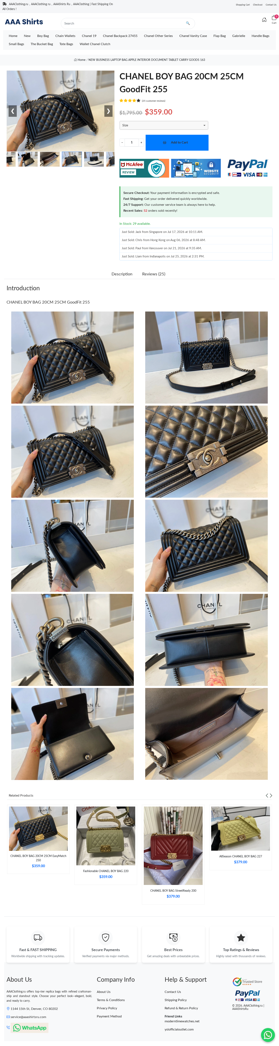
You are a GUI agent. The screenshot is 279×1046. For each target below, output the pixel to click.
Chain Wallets (65, 36)
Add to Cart (179, 142)
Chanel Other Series (158, 36)
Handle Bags (260, 36)
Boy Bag (43, 36)
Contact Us (271, 5)
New (27, 36)
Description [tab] (122, 274)
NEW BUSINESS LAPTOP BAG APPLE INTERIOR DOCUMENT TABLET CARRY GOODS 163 (146, 60)
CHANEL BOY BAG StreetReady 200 (173, 890)
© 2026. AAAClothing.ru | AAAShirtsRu (248, 1007)
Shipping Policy (176, 1000)
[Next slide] (271, 795)
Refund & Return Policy (181, 1008)
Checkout (257, 5)
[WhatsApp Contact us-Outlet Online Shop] (268, 1035)
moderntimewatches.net (182, 1021)
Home (13, 36)
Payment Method (109, 1016)
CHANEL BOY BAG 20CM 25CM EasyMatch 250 (38, 858)
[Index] (264, 20)
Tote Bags (66, 44)
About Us (103, 992)
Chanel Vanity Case (193, 36)
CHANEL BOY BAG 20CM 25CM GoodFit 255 (48, 302)
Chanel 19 (89, 36)
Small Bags (16, 44)
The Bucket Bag (42, 44)
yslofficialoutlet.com (179, 1029)
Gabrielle (238, 36)
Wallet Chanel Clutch (95, 44)
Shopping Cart (243, 5)
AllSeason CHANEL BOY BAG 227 (240, 856)
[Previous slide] (267, 795)
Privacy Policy (107, 1008)
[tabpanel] (38, 841)
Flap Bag (219, 36)
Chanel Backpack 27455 (120, 36)
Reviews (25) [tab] (153, 274)
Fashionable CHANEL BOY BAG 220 (105, 871)
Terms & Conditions (111, 1000)
